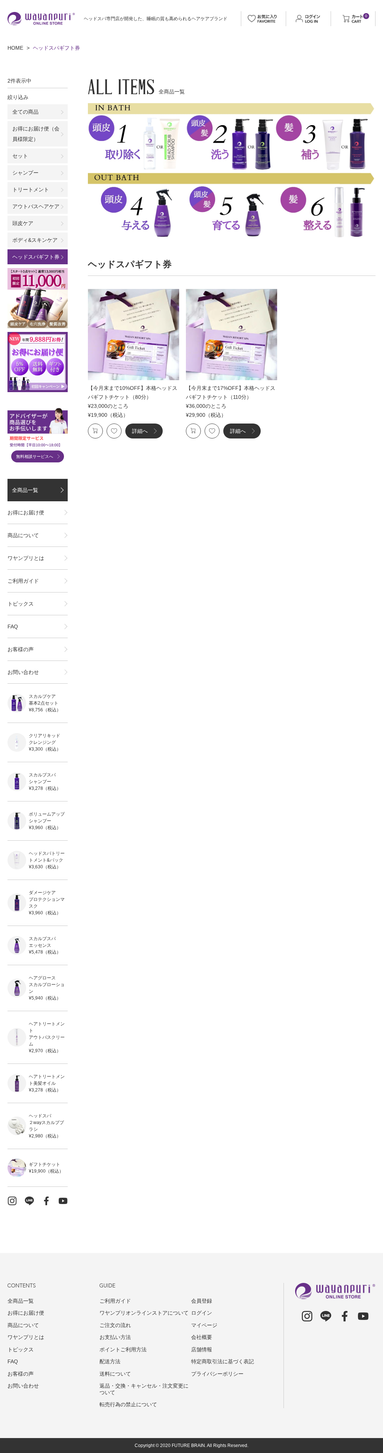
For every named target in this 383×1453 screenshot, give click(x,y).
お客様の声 (20, 649)
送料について (115, 1374)
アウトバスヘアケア (35, 206)
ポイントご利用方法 (123, 1349)
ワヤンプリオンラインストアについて (144, 1313)
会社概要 (201, 1337)
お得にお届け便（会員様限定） (35, 134)
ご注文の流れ (115, 1325)
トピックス (20, 604)
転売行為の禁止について (128, 1404)
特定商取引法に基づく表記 (222, 1361)
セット (20, 156)
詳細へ (140, 431)
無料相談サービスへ (34, 456)
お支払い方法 (115, 1337)
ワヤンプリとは (25, 558)
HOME (15, 48)
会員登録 (201, 1301)
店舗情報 (201, 1349)
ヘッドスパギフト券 (35, 257)
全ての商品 (25, 112)
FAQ (12, 626)
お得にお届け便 (25, 512)
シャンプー (25, 173)
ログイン (201, 1313)
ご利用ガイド (23, 581)
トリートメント (30, 190)
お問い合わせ (23, 672)
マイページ (204, 1325)
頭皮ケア (22, 223)
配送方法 (109, 1361)
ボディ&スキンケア (35, 240)
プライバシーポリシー (217, 1374)
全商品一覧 (25, 490)
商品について (23, 535)
